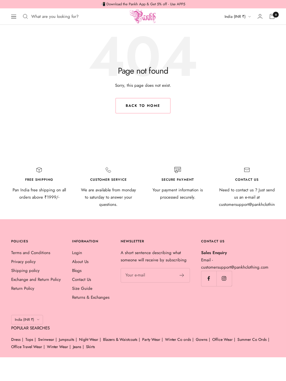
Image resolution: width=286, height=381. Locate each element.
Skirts (90, 346)
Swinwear (46, 339)
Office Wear (222, 339)
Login (77, 253)
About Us (80, 262)
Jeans (77, 346)
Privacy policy (23, 262)
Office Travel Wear (26, 346)
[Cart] (272, 16)
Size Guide (82, 288)
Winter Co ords (178, 339)
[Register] (182, 275)
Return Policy (22, 288)
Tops (29, 339)
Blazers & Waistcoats (120, 339)
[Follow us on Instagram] (224, 278)
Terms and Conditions (30, 253)
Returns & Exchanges (90, 297)
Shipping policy (25, 270)
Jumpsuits (66, 339)
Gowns (202, 339)
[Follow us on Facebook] (208, 278)
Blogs (77, 270)
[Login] (260, 16)
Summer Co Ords (252, 339)
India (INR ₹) (235, 16)
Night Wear (88, 339)
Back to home (143, 105)
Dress (16, 339)
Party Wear (151, 339)
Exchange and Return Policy (36, 279)
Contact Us (81, 279)
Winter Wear (57, 346)
